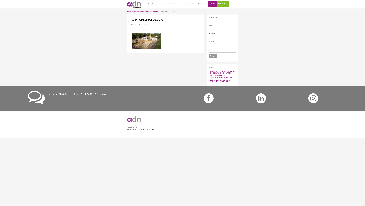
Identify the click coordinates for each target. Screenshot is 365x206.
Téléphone (212, 33)
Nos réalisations (190, 4)
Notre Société (202, 4)
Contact (212, 4)
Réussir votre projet (174, 4)
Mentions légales (132, 127)
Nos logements (160, 4)
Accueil (150, 4)
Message (211, 41)
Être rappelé (222, 4)
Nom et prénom (213, 17)
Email (210, 25)
